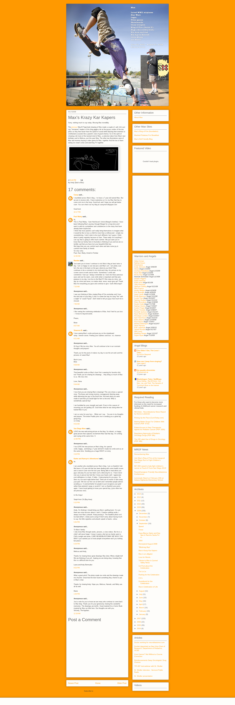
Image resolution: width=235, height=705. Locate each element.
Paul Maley (78, 216)
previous (74, 127)
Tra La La (142, 571)
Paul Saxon (138, 322)
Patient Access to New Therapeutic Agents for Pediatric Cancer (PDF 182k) (149, 428)
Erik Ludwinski (139, 327)
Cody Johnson (139, 267)
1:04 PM (77, 594)
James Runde (139, 329)
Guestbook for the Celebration (146, 582)
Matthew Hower (140, 333)
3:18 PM (77, 454)
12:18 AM (77, 613)
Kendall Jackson (140, 312)
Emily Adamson (140, 296)
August (142, 591)
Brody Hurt (138, 275)
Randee (76, 260)
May (141, 601)
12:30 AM (77, 256)
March (141, 608)
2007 (139, 618)
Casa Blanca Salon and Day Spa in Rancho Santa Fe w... (149, 535)
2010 (139, 504)
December (143, 513)
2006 (139, 622)
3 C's (140, 578)
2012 (139, 497)
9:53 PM (77, 568)
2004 (140, 541)
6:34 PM (77, 544)
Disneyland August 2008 (148, 544)
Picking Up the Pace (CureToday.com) (149, 418)
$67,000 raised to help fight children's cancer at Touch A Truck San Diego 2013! (150, 467)
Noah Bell (138, 273)
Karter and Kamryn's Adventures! (86, 459)
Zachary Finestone (141, 271)
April (141, 604)
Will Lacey (138, 331)
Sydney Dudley (140, 300)
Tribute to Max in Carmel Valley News (148, 562)
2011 (139, 501)
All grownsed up (142, 372)
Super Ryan (138, 335)
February (143, 611)
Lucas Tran (138, 298)
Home (97, 683)
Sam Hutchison (140, 318)
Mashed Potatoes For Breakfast (146, 135)
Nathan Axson (139, 263)
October (142, 520)
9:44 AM (77, 384)
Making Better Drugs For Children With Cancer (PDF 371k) (149, 423)
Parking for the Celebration (149, 575)
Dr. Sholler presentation (143, 676)
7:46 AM (77, 304)
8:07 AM (77, 326)
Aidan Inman (139, 261)
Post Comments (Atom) (102, 691)
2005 (139, 625)
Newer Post (73, 683)
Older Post (121, 683)
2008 (139, 511)
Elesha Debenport (141, 324)
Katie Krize (138, 282)
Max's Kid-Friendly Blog (143, 139)
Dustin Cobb (139, 304)
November (143, 517)
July (141, 594)
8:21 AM (77, 338)
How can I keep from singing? (149, 361)
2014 (139, 494)
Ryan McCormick (140, 314)
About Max (138, 117)
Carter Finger (139, 308)
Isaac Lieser (139, 294)
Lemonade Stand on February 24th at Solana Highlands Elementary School (149, 479)
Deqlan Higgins (140, 279)
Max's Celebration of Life (148, 587)
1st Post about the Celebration (146, 567)
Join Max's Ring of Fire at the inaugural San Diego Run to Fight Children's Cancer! (149, 460)
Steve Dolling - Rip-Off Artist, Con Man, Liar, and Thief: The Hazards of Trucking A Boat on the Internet (150, 383)
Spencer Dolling (140, 286)
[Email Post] (81, 180)
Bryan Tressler (140, 310)
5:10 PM (77, 502)
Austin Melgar (139, 290)
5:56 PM (77, 522)
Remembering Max (141, 454)
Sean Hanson (139, 326)
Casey (76, 195)
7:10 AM (77, 287)
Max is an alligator (146, 554)
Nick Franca (139, 288)
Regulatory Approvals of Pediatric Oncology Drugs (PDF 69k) (147, 434)
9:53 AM (77, 424)
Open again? (141, 363)
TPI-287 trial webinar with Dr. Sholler (148, 666)
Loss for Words (144, 557)
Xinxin (136, 269)
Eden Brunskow (140, 302)
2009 (139, 507)
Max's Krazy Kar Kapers (148, 550)
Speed (141, 526)
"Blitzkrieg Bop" (144, 547)
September (143, 523)
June (141, 598)
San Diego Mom (80, 428)
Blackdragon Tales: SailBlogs (149, 379)
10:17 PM (77, 212)
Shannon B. (78, 330)
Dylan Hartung (139, 281)
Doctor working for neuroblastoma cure (149, 642)
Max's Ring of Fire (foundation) (146, 131)
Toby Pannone (139, 284)
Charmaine (138, 265)
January (142, 614)
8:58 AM (77, 365)
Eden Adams (139, 320)
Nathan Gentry (140, 306)
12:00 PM (77, 439)
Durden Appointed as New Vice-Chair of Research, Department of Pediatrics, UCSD (149, 648)
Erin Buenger (139, 292)
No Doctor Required (144, 354)
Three (141, 530)
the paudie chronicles (146, 370)
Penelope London (141, 316)
